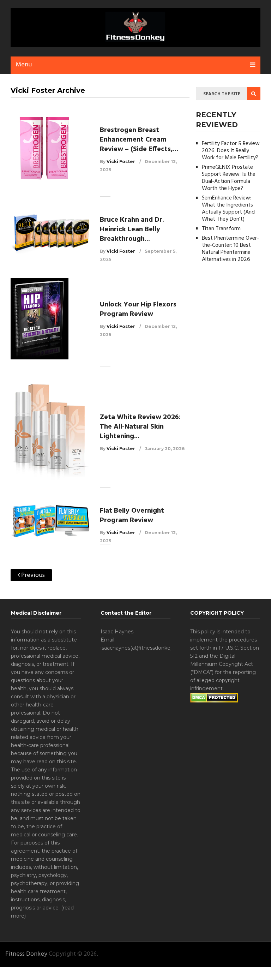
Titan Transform (221, 228)
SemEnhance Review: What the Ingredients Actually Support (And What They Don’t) (228, 208)
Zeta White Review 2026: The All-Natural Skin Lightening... (140, 427)
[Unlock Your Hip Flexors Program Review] (50, 318)
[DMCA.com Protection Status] (214, 701)
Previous (32, 575)
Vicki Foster (121, 161)
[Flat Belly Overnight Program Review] (50, 521)
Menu (24, 65)
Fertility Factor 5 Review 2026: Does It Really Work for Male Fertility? (231, 150)
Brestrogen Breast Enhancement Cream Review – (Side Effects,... (139, 140)
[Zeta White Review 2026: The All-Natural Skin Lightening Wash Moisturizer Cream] (50, 432)
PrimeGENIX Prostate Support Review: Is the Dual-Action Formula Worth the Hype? (228, 178)
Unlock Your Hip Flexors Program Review (138, 309)
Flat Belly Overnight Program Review (132, 515)
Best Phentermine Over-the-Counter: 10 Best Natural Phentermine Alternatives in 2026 (230, 249)
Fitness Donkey (26, 954)
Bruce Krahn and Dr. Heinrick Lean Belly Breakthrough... (132, 229)
